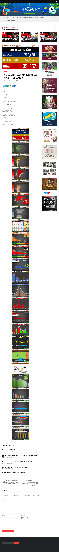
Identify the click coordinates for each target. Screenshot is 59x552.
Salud (6, 71)
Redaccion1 (7, 80)
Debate (50, 196)
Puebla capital (18, 17)
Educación (31, 17)
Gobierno (12, 17)
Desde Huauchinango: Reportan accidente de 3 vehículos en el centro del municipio (28, 483)
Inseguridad (25, 17)
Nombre (4, 515)
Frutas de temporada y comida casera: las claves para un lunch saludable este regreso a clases (20, 455)
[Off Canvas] (4, 17)
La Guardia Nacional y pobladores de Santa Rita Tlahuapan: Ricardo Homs (12, 482)
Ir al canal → (55, 29)
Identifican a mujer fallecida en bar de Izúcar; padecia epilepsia (14, 467)
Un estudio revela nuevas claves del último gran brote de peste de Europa (17, 461)
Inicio (8, 17)
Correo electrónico (24, 517)
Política (36, 17)
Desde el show (42, 17)
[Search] (54, 17)
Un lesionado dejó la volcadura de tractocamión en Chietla (14, 472)
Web (3, 524)
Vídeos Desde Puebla (11, 20)
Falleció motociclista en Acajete (8, 449)
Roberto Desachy (6, 451)
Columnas (46, 196)
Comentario (5, 500)
